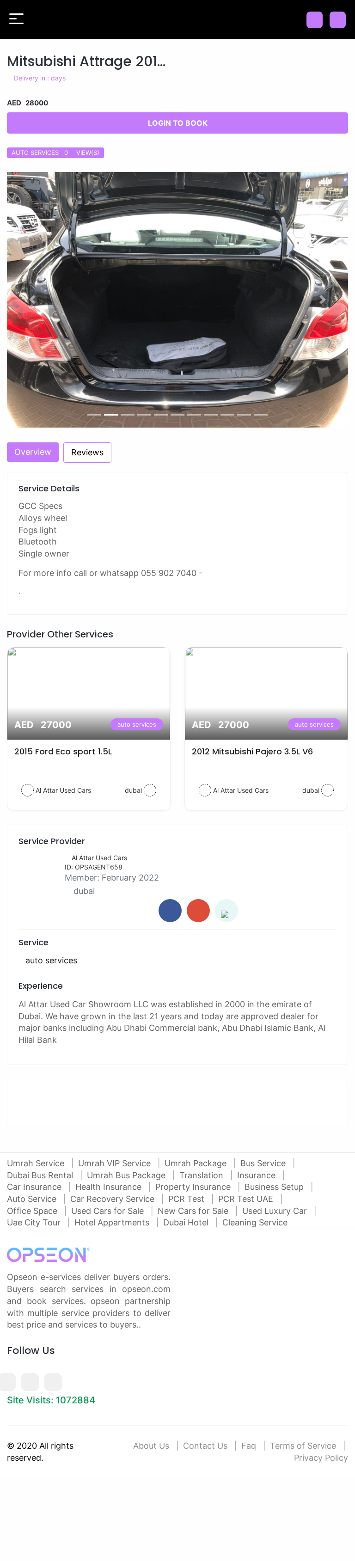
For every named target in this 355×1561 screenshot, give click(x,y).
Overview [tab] (32, 452)
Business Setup (275, 1187)
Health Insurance (109, 1187)
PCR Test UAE (246, 1199)
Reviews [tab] (87, 452)
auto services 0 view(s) (55, 152)
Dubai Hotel (187, 1222)
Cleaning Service (255, 1222)
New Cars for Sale (194, 1211)
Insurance (257, 1175)
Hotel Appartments (113, 1222)
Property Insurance (194, 1187)
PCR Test (187, 1199)
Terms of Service (303, 1446)
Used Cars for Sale (108, 1211)
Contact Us (205, 1446)
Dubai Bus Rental (41, 1175)
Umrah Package (197, 1163)
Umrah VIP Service (115, 1163)
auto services (136, 724)
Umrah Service (37, 1163)
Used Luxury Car (275, 1211)
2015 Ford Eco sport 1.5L (63, 752)
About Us (151, 1446)
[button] (32, 300)
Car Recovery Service (113, 1199)
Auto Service (33, 1199)
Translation (202, 1175)
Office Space (33, 1211)
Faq (248, 1446)
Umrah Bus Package (127, 1175)
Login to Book (178, 123)
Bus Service (264, 1163)
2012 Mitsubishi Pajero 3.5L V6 (252, 752)
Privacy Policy (321, 1458)
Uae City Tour (35, 1222)
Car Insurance (35, 1187)
